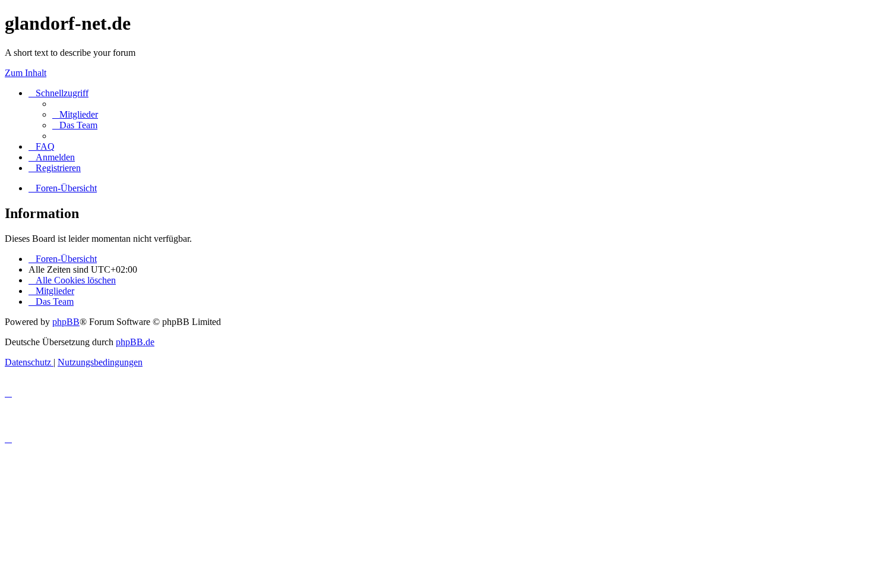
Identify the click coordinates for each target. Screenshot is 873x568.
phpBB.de (135, 342)
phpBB (66, 322)
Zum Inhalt (25, 73)
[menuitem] (75, 114)
